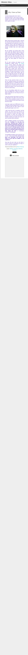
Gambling (16, 148)
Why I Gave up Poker (14, 12)
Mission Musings (20, 146)
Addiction (12, 148)
